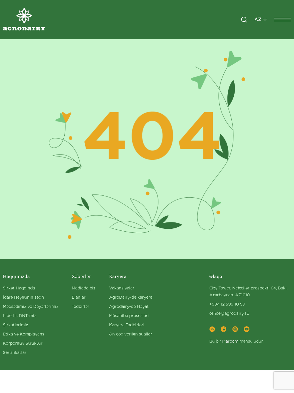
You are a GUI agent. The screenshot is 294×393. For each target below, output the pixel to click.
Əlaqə (215, 276)
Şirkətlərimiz (15, 325)
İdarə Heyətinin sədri (23, 297)
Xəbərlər (81, 276)
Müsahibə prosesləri (129, 315)
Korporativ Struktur (22, 343)
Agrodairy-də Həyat (129, 306)
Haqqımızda (16, 276)
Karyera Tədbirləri (126, 325)
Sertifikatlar (14, 352)
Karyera (118, 276)
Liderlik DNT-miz (19, 315)
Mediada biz (84, 288)
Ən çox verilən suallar (130, 334)
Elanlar (79, 297)
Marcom (230, 341)
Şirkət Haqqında (19, 288)
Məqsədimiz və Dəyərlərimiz (31, 306)
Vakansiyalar (121, 288)
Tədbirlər (80, 306)
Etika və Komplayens (23, 334)
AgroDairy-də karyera (130, 297)
